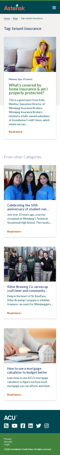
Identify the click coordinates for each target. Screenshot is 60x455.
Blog (15, 18)
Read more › (16, 131)
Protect (27, 79)
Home (7, 18)
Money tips (15, 79)
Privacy (7, 439)
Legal (7, 444)
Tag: (32, 18)
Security (8, 441)
